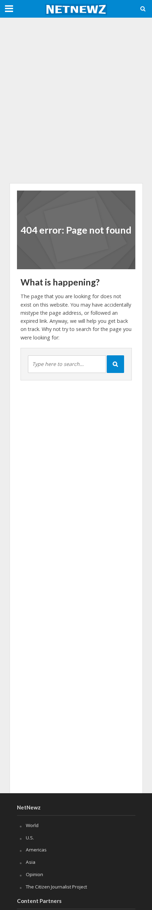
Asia (30, 862)
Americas (36, 849)
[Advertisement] (76, 100)
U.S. (30, 837)
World (32, 825)
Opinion (34, 874)
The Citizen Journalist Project (56, 887)
